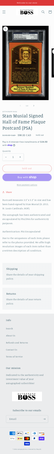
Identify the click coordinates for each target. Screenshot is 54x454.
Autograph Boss (22, 449)
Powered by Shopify (34, 449)
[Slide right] (33, 106)
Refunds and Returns (17, 342)
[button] (3, 12)
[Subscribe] (44, 419)
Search (9, 328)
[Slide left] (20, 106)
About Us (10, 335)
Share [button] (9, 192)
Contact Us (11, 349)
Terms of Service (14, 356)
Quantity (6, 151)
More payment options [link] (27, 185)
